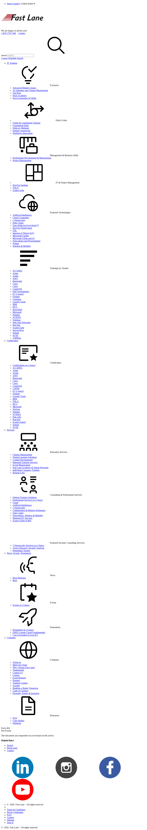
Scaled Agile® (19, 422)
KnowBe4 (17, 309)
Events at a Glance (21, 605)
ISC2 (15, 307)
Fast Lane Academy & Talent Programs (30, 467)
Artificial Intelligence (22, 215)
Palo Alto (17, 417)
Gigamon (17, 299)
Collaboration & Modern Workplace (29, 510)
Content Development (23, 460)
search (4, 55)
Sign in (10, 822)
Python (16, 243)
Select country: (13, 3)
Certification (12, 340)
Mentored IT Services (22, 518)
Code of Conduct (20, 691)
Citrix (15, 286)
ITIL (15, 230)
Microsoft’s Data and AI (23, 238)
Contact (21, 33)
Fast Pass (17, 93)
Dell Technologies (21, 291)
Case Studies (18, 720)
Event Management (21, 465)
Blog (15, 580)
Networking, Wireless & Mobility (28, 515)
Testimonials (18, 670)
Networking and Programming (26, 241)
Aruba (15, 276)
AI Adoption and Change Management (30, 90)
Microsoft (17, 312)
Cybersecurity (19, 220)
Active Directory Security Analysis (28, 548)
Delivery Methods (21, 128)
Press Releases (19, 578)
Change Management (22, 454)
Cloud (15, 502)
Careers (16, 675)
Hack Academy (20, 95)
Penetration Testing (21, 550)
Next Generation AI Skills (24, 98)
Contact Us (18, 672)
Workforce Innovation (23, 133)
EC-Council (18, 294)
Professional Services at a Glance (28, 500)
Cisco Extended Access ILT (25, 635)
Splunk (16, 333)
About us (17, 662)
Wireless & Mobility (22, 246)
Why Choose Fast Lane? (24, 667)
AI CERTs (17, 271)
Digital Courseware (21, 130)
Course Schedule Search (12, 58)
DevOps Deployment (22, 228)
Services (10, 430)
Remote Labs (19, 473)
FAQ (15, 718)
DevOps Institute (20, 185)
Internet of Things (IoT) (23, 233)
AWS (15, 278)
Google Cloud (19, 302)
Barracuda (17, 281)
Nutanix (16, 315)
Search (10, 745)
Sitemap (10, 820)
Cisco (15, 284)
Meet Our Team (20, 665)
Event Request (19, 678)
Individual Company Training (26, 470)
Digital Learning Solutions (25, 457)
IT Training (12, 63)
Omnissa (17, 320)
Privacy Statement (15, 812)
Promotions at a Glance (23, 630)
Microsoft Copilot (21, 236)
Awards (16, 685)
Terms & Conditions (16, 809)
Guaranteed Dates (21, 125)
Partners (16, 680)
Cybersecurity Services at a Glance (28, 545)
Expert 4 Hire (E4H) (22, 520)
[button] (28, 3)
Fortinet (16, 296)
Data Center (18, 223)
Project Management (22, 160)
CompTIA (17, 289)
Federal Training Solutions (25, 497)
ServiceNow (18, 330)
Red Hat (16, 325)
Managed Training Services (25, 462)
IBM (15, 304)
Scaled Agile (18, 190)
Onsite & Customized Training (26, 123)
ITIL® (16, 188)
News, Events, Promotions (19, 553)
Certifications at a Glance (24, 365)
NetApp (16, 409)
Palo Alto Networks (22, 322)
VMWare (17, 338)
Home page (12, 748)
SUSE (15, 335)
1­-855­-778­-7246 (8, 33)
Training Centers (20, 683)
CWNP (16, 388)
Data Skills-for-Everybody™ (26, 225)
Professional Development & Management (32, 158)
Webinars (17, 723)
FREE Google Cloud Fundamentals (29, 632)
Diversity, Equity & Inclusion (26, 693)
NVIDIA (17, 317)
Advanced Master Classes (24, 88)
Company (11, 637)
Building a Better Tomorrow (25, 688)
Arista (15, 273)
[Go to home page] (22, 28)
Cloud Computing (21, 217)
